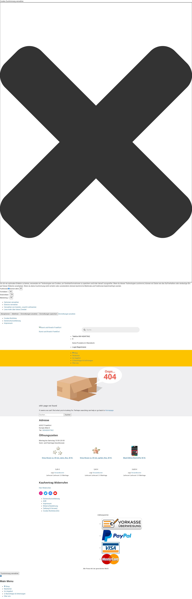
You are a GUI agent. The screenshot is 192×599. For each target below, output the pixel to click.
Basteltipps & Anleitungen (83, 360)
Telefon (75, 336)
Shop (76, 353)
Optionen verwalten (11, 302)
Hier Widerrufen (45, 488)
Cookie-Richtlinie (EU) (51, 511)
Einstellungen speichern (48, 314)
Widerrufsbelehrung (50, 506)
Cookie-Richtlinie (10, 318)
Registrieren (81, 347)
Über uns (75, 363)
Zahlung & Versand (50, 508)
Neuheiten (76, 355)
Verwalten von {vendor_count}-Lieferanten (20, 307)
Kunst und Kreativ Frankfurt (49, 332)
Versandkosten (59, 473)
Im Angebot (76, 358)
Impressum (8, 323)
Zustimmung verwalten (9, 573)
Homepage (109, 410)
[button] (96, 142)
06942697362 (48, 430)
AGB (44, 501)
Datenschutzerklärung (12, 321)
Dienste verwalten (11, 305)
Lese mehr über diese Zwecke (15, 309)
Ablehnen (15, 314)
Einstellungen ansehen (29, 314)
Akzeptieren (5, 314)
